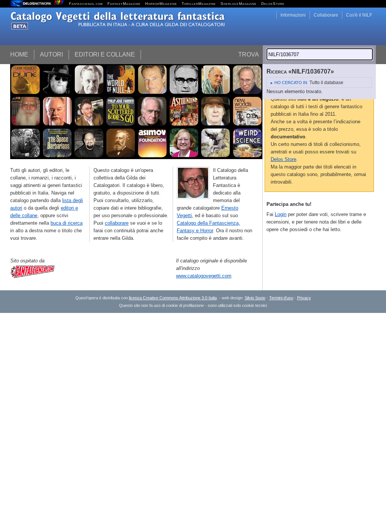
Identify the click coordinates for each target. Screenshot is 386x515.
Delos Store (283, 159)
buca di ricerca (67, 223)
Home (19, 54)
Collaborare (326, 15)
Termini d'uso (281, 298)
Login (280, 214)
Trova (248, 54)
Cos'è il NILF (359, 15)
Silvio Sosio (255, 298)
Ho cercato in (290, 82)
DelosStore (273, 4)
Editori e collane (105, 54)
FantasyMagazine (124, 4)
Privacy (304, 298)
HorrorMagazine (161, 4)
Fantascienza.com (86, 4)
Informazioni (293, 15)
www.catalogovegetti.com (203, 276)
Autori (51, 54)
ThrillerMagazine (199, 4)
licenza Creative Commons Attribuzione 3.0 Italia (173, 298)
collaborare (117, 223)
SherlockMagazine (239, 4)
